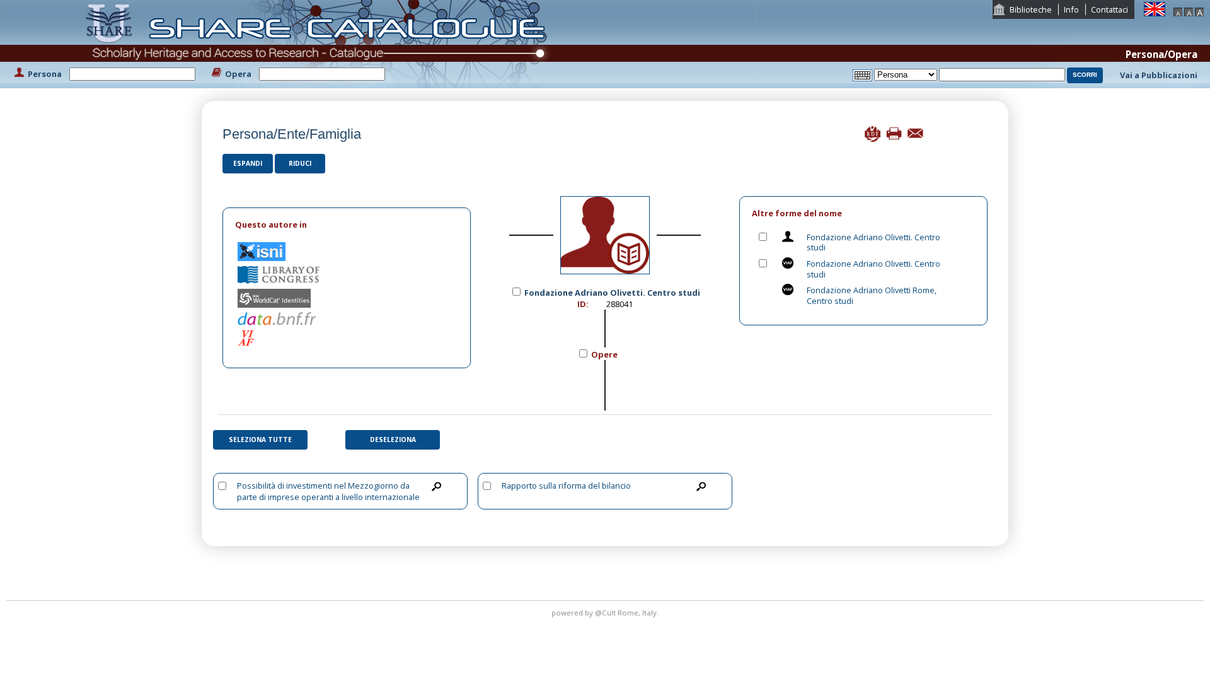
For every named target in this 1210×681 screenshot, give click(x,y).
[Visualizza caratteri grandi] (1199, 10)
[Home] (319, 43)
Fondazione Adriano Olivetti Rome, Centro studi (871, 295)
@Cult (606, 612)
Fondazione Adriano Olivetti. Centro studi (873, 242)
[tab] (346, 225)
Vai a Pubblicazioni (1158, 75)
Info (1071, 9)
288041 (619, 304)
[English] (1154, 8)
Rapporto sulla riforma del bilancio (566, 485)
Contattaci (1109, 9)
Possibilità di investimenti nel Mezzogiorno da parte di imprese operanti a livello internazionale (328, 491)
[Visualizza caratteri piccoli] (1177, 10)
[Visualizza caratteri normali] (1188, 10)
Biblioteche (1031, 9)
